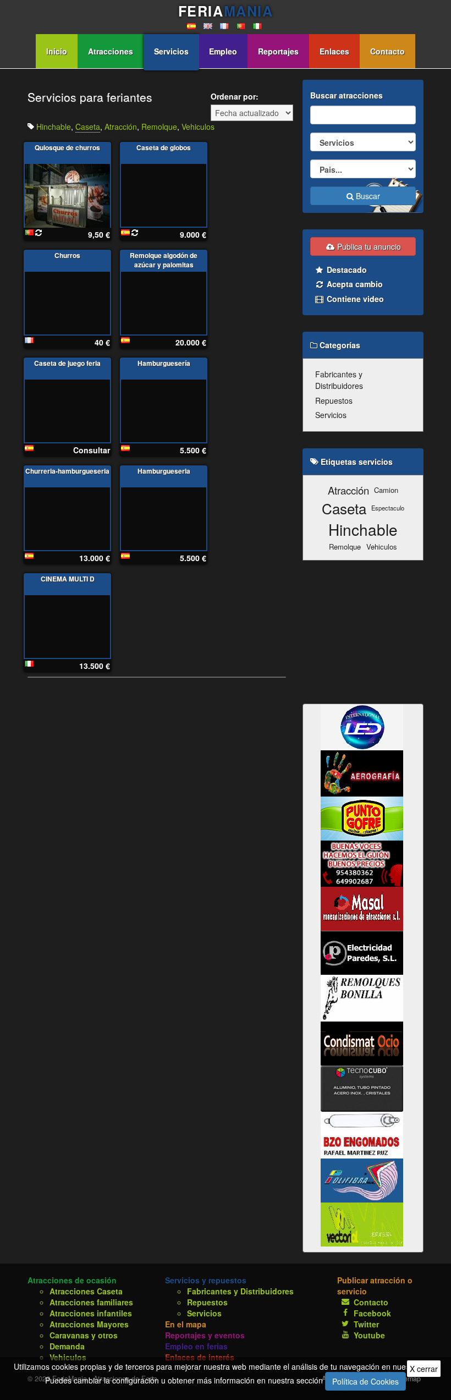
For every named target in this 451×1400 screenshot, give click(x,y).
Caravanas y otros (84, 1335)
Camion (386, 490)
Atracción (121, 126)
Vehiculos (198, 126)
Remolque (159, 126)
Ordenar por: (234, 96)
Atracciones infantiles (91, 1313)
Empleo (223, 51)
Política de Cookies (365, 1381)
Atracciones (110, 51)
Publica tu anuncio (368, 246)
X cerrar (424, 1368)
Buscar (367, 195)
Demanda (67, 1346)
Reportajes (278, 51)
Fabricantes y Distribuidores (339, 380)
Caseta (87, 126)
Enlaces (334, 51)
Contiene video (354, 298)
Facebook (372, 1313)
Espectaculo (387, 507)
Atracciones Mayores (89, 1324)
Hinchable (53, 126)
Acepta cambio (353, 283)
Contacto (387, 51)
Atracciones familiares (91, 1302)
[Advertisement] (363, 632)
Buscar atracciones (346, 95)
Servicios (171, 51)
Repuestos (334, 400)
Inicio (56, 51)
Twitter (366, 1324)
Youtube (369, 1335)
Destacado (345, 269)
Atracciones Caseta (86, 1291)
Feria (225, 11)
